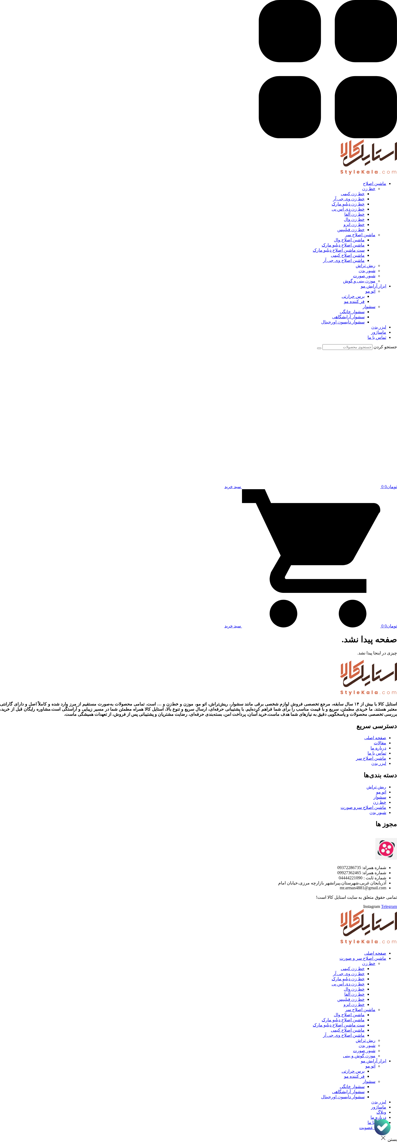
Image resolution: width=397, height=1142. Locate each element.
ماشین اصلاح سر (360, 1009)
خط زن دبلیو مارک (348, 979)
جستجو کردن (385, 346)
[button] (193, 183)
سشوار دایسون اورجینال (343, 1096)
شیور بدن (367, 1045)
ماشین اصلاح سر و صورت (362, 958)
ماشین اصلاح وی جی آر (344, 1035)
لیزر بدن (378, 1102)
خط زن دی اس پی (348, 984)
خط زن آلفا (354, 994)
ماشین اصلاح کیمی (348, 1030)
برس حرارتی (353, 1071)
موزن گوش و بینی (359, 1055)
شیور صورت (364, 1050)
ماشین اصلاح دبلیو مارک (343, 1020)
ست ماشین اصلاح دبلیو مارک (339, 1025)
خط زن (368, 963)
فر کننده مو (354, 1076)
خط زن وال (354, 989)
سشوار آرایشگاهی (348, 1091)
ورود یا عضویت (372, 1127)
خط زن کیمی (353, 968)
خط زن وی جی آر (349, 973)
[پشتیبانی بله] (382, 1127)
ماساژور (378, 1107)
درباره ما (378, 1117)
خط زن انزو (354, 1004)
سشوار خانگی (352, 1086)
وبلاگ (381, 1112)
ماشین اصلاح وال (349, 1014)
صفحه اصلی (375, 953)
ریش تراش (365, 1040)
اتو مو (370, 1066)
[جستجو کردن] (319, 348)
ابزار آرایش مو (373, 1061)
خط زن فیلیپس (351, 999)
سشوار (369, 1081)
